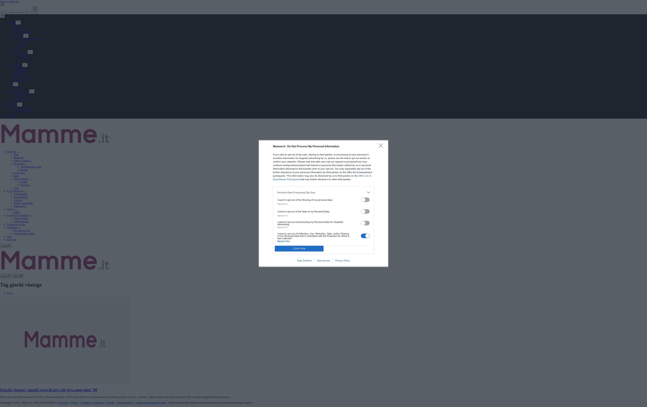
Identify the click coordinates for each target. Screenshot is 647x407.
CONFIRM (299, 248)
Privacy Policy (342, 260)
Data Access (323, 260)
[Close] (382, 146)
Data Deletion (304, 260)
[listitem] (323, 192)
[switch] (365, 200)
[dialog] (323, 203)
